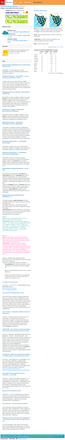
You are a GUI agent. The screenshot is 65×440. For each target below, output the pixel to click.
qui (8, 270)
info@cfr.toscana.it (22, 438)
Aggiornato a (18, 32)
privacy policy (33, 436)
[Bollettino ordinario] (41, 20)
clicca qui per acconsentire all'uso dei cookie (45, 436)
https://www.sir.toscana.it (13, 53)
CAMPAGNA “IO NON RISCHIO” (10, 285)
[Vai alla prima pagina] (6, 2)
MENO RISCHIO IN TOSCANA (9, 288)
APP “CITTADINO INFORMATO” (9, 289)
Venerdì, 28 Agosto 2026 (40, 10)
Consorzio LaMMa (59, 46)
